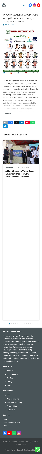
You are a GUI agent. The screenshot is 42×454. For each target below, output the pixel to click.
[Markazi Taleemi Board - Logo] (4, 5)
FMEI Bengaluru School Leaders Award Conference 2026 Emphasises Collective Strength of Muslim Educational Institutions (21, 173)
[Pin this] (27, 122)
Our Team (10, 378)
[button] (18, 5)
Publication (11, 410)
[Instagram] (34, 5)
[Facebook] (30, 5)
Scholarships (12, 406)
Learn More (7, 114)
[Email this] (5, 122)
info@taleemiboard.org (11, 422)
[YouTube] (38, 5)
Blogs (9, 385)
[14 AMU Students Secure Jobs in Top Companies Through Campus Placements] (21, 30)
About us (10, 371)
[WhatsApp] (14, 433)
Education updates (13, 163)
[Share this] (10, 122)
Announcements (13, 399)
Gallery (9, 382)
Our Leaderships (13, 374)
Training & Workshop (14, 403)
